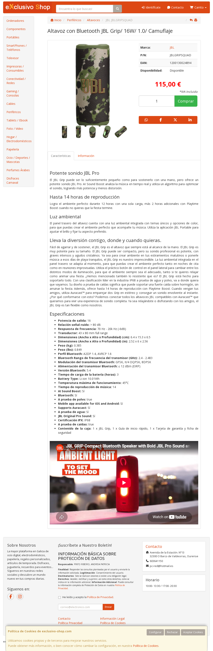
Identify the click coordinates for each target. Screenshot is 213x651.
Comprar (186, 101)
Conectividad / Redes (16, 81)
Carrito (199, 7)
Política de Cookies (146, 646)
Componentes (16, 29)
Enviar (108, 607)
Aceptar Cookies (193, 632)
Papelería (12, 149)
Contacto (177, 7)
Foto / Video (14, 129)
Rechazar (172, 632)
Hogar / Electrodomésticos (19, 139)
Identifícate (153, 7)
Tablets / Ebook (17, 120)
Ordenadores (15, 21)
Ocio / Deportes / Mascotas (18, 160)
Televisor (12, 58)
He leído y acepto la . (88, 597)
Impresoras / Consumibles (15, 68)
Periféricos (13, 112)
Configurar (155, 632)
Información (86, 156)
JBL (172, 47)
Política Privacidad (70, 623)
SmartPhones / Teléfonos (16, 48)
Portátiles (12, 37)
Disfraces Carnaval (12, 180)
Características (61, 156)
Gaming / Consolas (12, 93)
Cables (10, 104)
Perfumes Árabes (18, 170)
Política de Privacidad (100, 597)
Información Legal (112, 618)
